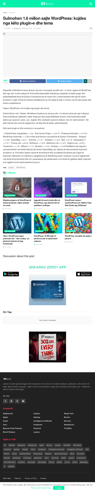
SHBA (63, 458)
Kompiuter (71, 231)
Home (5, 12)
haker (33, 449)
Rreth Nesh (7, 478)
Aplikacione (10, 195)
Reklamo (18, 478)
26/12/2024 (69, 242)
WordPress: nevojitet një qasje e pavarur (78, 237)
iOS (87, 449)
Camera (37, 413)
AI (5, 445)
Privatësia (27, 458)
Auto (5, 424)
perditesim (16, 458)
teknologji (31, 462)
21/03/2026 (38, 208)
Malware (48, 454)
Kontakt (43, 478)
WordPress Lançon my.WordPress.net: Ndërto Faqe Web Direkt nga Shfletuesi (78, 203)
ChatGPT (67, 445)
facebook (7, 449)
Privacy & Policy (31, 478)
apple (42, 445)
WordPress (21, 167)
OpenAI (7, 458)
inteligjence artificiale (75, 449)
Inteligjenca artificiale (56, 449)
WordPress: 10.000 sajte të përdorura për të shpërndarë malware (45, 238)
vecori (67, 462)
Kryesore (12, 12)
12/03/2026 (69, 208)
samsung (55, 458)
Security (39, 231)
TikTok (51, 462)
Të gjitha (68, 428)
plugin (11, 167)
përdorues (37, 458)
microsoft (80, 454)
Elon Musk (77, 445)
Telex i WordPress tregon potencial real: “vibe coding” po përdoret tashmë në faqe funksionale (16, 240)
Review (67, 417)
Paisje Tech (69, 413)
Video (75, 462)
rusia (46, 458)
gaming (16, 449)
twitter (59, 462)
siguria (71, 458)
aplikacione (32, 445)
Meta (72, 454)
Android (11, 445)
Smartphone (69, 424)
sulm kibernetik (9, 462)
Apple (5, 417)
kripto (14, 454)
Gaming (37, 417)
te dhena (21, 462)
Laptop (37, 432)
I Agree (59, 488)
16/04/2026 (7, 208)
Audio (5, 421)
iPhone (6, 454)
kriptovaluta (38, 454)
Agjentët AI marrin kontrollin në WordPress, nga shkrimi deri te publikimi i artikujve (47, 203)
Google (25, 449)
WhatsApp (83, 462)
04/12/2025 (7, 247)
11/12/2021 (7, 28)
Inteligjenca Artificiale (43, 421)
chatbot (57, 445)
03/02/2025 (38, 244)
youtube (11, 466)
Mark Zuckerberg (61, 454)
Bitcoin (49, 445)
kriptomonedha (25, 454)
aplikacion (21, 445)
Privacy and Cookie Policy (41, 488)
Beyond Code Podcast (12, 428)
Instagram (42, 449)
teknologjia (42, 462)
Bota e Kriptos (9, 432)
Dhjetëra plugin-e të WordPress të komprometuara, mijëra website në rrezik (17, 203)
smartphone (81, 458)
